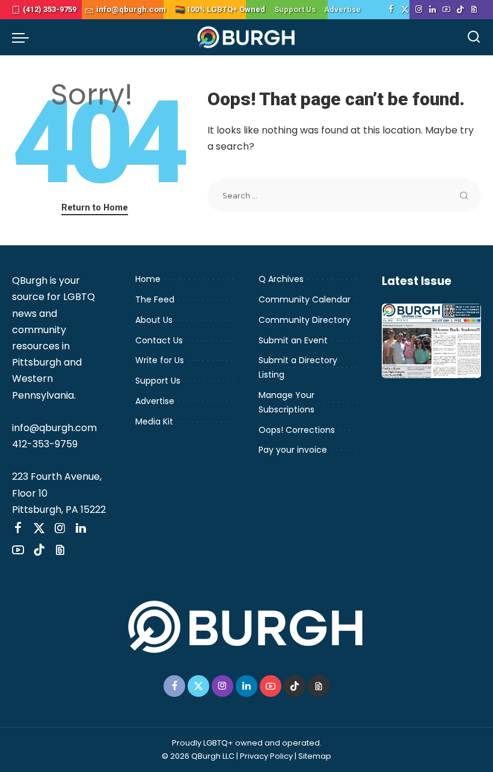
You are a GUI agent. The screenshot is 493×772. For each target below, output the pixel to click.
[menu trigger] (23, 37)
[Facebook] (391, 9)
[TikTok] (460, 9)
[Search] (474, 37)
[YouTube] (446, 9)
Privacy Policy (266, 756)
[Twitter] (405, 9)
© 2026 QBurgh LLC (198, 756)
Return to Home (94, 207)
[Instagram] (419, 9)
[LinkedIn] (432, 9)
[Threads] (474, 9)
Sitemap (314, 756)
